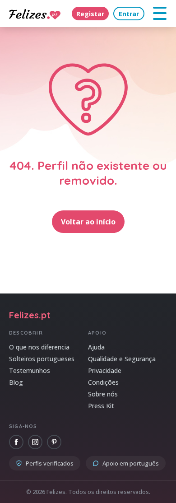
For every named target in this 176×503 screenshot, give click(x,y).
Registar (90, 13)
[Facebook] (16, 442)
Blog (16, 382)
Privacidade (104, 370)
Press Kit (101, 405)
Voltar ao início (88, 222)
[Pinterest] (54, 442)
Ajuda (96, 347)
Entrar (129, 13)
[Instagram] (35, 442)
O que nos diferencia (39, 347)
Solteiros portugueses (41, 358)
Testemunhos (29, 370)
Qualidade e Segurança (122, 358)
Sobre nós (103, 394)
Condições (103, 382)
